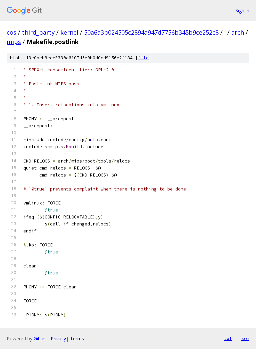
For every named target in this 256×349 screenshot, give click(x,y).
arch (237, 32)
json (244, 338)
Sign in (242, 10)
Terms (77, 338)
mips (14, 42)
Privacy (58, 338)
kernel (69, 32)
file (143, 58)
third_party (38, 32)
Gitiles (40, 338)
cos (11, 32)
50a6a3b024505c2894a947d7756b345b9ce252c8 (151, 32)
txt (228, 338)
